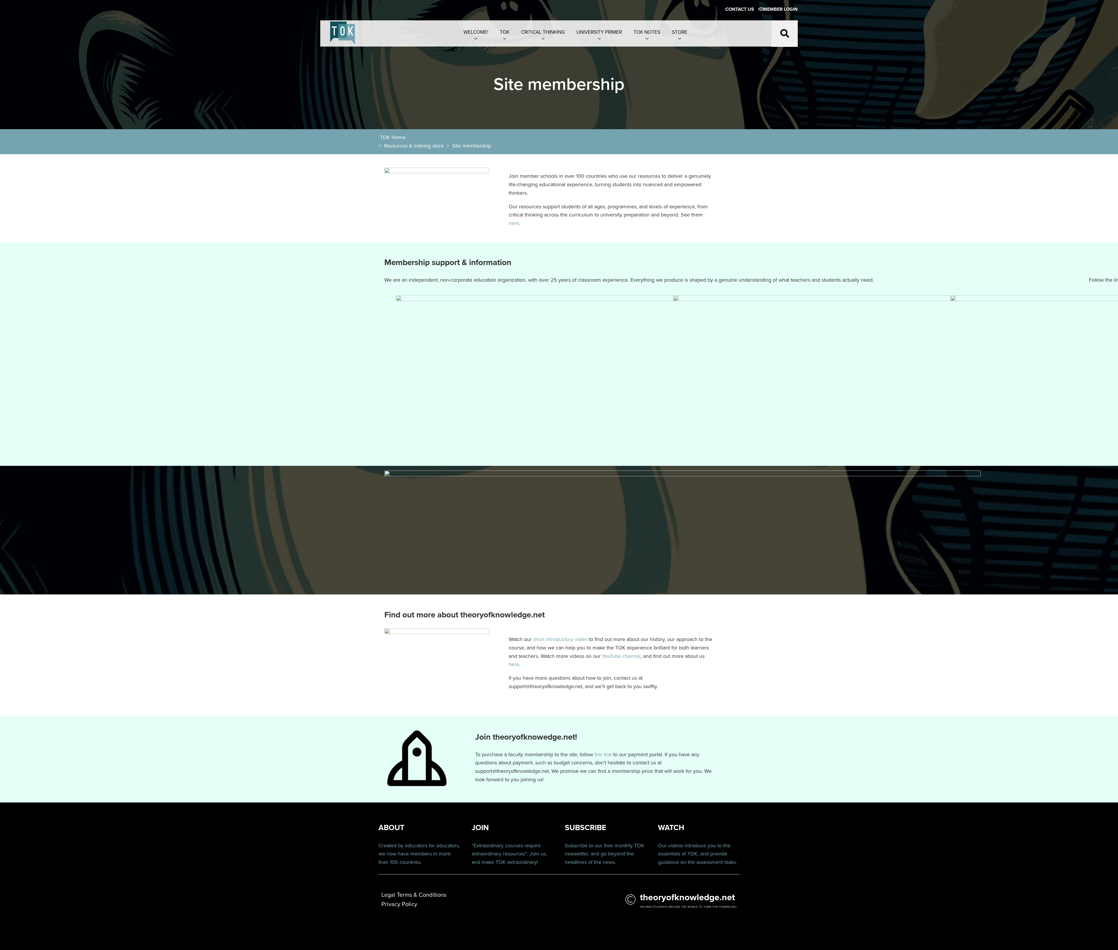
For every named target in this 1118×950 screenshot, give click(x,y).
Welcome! (476, 32)
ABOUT (391, 827)
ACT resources (1036, 52)
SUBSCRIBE (585, 827)
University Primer (599, 32)
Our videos (670, 845)
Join (534, 853)
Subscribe (576, 845)
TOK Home (393, 137)
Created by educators (402, 845)
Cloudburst (1036, 73)
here (514, 223)
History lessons (1037, 115)
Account (1036, 31)
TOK (505, 32)
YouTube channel (621, 656)
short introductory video (560, 639)
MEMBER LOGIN (780, 9)
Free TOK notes (1036, 94)
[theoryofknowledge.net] (342, 36)
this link (603, 754)
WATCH (671, 827)
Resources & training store (414, 146)
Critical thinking (543, 32)
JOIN (480, 827)
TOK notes (647, 32)
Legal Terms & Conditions (1037, 137)
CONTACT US (739, 9)
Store (679, 32)
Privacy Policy (399, 904)
